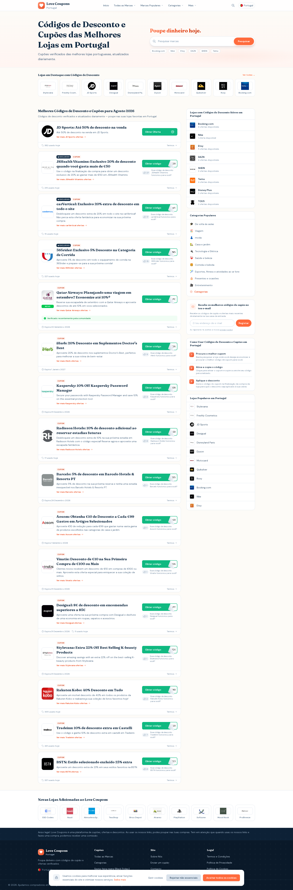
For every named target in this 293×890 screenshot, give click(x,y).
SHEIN (204, 51)
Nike (173, 51)
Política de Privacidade (219, 862)
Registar (244, 323)
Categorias (174, 5)
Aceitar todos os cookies (221, 877)
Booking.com (158, 51)
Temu (215, 51)
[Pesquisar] (233, 5)
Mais (190, 5)
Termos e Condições (218, 856)
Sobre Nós (156, 856)
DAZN (193, 51)
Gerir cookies (155, 877)
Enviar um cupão (160, 862)
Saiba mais (120, 879)
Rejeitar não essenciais (184, 877)
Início (106, 5)
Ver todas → (249, 75)
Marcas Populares (150, 5)
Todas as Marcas (123, 5)
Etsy (182, 51)
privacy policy (226, 330)
